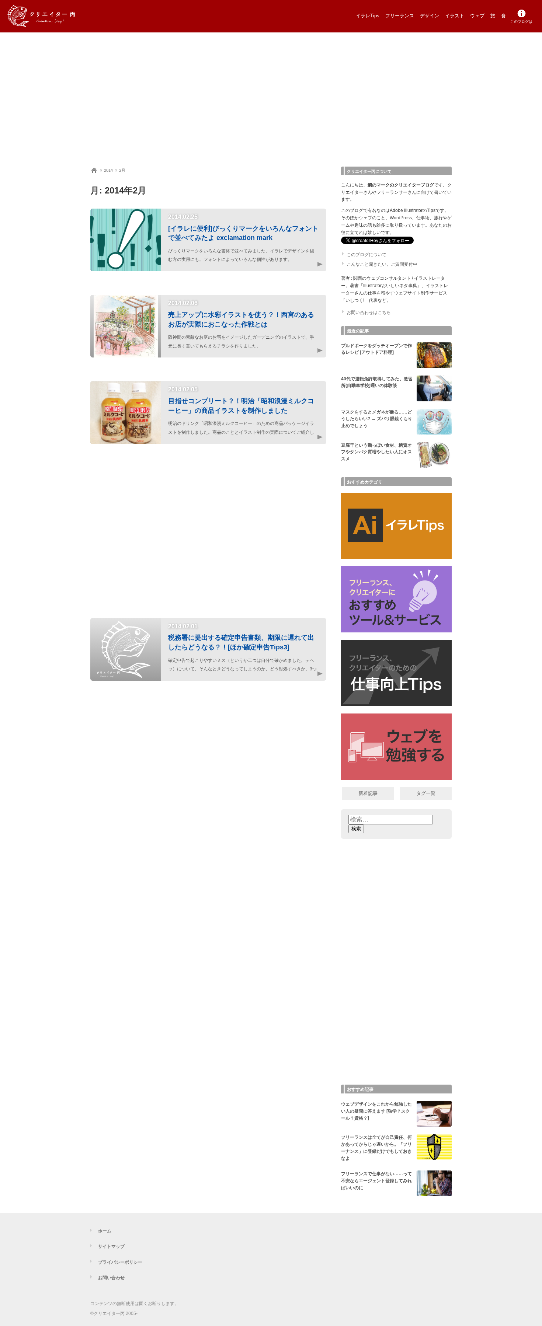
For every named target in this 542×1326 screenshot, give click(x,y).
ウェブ (477, 15)
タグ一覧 (425, 793)
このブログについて (366, 254)
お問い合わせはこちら (369, 312)
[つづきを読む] (311, 264)
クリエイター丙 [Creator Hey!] (53, 16)
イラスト (454, 15)
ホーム (104, 1230)
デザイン (429, 15)
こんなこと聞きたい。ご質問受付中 (382, 264)
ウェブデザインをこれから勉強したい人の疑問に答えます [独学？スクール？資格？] (376, 1111)
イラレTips (367, 15)
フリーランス (399, 15)
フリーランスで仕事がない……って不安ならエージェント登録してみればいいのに (376, 1180)
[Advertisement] (271, 95)
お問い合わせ (111, 1277)
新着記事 (368, 793)
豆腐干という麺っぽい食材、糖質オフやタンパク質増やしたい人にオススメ (376, 452)
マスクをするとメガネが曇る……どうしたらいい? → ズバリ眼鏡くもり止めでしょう (376, 419)
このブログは (521, 22)
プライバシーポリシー (120, 1262)
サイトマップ (111, 1246)
